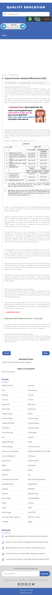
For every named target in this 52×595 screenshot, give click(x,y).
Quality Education (26, 7)
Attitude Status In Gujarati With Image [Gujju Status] (25, 553)
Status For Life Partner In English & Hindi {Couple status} (27, 542)
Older (45, 353)
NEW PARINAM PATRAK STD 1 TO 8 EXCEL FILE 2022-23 (26, 536)
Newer (6, 353)
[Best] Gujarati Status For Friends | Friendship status (25, 548)
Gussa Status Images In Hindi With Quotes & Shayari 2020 (27, 559)
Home (4, 35)
